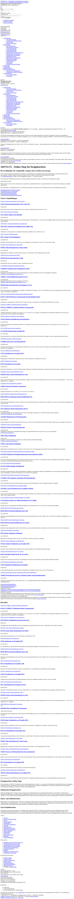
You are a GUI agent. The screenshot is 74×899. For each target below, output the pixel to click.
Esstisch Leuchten (7, 857)
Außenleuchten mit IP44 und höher (14, 72)
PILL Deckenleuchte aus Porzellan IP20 (12, 762)
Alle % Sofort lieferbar (11, 74)
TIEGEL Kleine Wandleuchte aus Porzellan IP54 (15, 543)
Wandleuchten (6, 67)
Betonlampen (9, 63)
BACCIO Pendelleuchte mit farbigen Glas (13, 730)
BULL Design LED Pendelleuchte (10, 237)
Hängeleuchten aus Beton (12, 47)
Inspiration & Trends (8, 865)
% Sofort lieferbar (7, 73)
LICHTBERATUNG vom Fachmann (9, 191)
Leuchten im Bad (7, 859)
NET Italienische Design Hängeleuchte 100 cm (14, 408)
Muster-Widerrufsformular (9, 829)
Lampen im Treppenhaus (9, 860)
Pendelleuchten (6, 44)
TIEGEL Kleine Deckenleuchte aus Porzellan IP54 (15, 773)
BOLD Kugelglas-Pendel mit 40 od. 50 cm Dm (14, 554)
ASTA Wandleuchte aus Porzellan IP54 (12, 353)
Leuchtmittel (9, 76)
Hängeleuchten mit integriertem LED (14, 52)
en (1, 7)
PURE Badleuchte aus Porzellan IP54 (12, 641)
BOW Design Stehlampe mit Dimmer (11, 533)
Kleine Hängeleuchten (11, 51)
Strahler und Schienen (11, 43)
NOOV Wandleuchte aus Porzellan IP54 (12, 674)
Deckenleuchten (7, 38)
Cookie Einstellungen (8, 837)
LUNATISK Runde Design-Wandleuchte (13, 331)
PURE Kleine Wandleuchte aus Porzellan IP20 (14, 720)
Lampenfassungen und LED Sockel (11, 845)
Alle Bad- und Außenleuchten (13, 70)
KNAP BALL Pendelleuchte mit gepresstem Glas (15, 620)
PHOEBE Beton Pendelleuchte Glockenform (14, 708)
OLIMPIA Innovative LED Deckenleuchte (13, 341)
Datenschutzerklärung (8, 835)
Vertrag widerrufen (7, 831)
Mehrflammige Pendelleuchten (13, 57)
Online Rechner (12, 867)
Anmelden (8, 17)
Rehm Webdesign (34, 896)
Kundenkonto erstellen (8, 20)
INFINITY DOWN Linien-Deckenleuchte (13, 427)
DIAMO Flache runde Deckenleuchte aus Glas (14, 374)
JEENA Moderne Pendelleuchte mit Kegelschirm (15, 319)
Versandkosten (21, 892)
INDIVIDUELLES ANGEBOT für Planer (10, 190)
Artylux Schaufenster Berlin (9, 819)
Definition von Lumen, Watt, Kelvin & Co (13, 842)
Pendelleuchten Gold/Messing (13, 55)
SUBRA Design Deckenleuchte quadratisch (13, 386)
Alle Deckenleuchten (11, 39)
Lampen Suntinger (7, 821)
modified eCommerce (5, 896)
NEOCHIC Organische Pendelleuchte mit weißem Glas (17, 226)
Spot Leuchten (9, 42)
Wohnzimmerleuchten (11, 60)
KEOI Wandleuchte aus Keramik (10, 364)
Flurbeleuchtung (7, 861)
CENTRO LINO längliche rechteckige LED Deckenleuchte (18, 478)
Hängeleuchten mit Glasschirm (13, 54)
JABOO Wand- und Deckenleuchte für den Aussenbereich (18, 752)
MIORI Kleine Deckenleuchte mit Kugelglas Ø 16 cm (16, 285)
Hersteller (5, 850)
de (1, 6)
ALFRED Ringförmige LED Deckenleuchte (13, 417)
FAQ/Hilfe (5, 825)
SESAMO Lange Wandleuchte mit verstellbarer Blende (17, 488)
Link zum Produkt (11, 130)
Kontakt (5, 820)
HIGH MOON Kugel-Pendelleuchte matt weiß (14, 511)
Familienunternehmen (7, 176)
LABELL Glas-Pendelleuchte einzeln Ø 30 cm (14, 277)
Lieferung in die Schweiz (9, 828)
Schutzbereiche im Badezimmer (10, 847)
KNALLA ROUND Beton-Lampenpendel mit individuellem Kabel (20, 297)
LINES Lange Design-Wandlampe (11, 444)
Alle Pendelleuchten (11, 46)
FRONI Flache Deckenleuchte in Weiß (12, 258)
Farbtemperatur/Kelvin (8, 849)
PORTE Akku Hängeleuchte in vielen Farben (14, 247)
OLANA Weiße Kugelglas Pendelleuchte (12, 466)
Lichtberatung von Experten (9, 852)
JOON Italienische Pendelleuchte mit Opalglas (14, 565)
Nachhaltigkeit (6, 823)
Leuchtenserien (9, 61)
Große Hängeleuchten (11, 50)
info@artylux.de (4, 85)
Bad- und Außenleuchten (9, 69)
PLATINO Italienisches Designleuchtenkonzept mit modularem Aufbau (22, 454)
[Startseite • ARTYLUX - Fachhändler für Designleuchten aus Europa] (14, 1)
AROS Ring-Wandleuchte (8, 435)
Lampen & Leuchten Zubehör (13, 64)
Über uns (5, 818)
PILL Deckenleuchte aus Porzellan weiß (12, 663)
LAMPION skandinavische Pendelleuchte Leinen (15, 268)
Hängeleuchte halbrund (11, 59)
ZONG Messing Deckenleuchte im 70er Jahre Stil (15, 204)
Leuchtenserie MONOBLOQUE (13, 40)
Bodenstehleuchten (7, 68)
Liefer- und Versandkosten (9, 824)
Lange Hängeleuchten (11, 48)
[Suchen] (1, 12)
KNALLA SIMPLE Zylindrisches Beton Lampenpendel (17, 307)
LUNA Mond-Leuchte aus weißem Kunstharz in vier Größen (18, 500)
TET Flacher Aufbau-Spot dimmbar (11, 214)
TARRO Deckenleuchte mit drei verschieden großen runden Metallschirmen (23, 575)
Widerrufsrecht (6, 832)
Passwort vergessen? (8, 22)
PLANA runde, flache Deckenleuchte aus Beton (14, 630)
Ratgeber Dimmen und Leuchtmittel (11, 846)
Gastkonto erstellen (7, 21)
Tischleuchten (6, 65)
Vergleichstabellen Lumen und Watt (11, 843)
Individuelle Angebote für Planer (10, 851)
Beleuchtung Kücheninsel (9, 864)
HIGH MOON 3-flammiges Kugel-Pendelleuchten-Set (16, 397)
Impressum (5, 836)
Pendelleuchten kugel (11, 56)
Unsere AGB (6, 833)
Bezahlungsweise (7, 827)
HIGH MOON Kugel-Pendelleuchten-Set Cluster (15, 522)
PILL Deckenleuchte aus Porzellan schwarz (13, 684)
